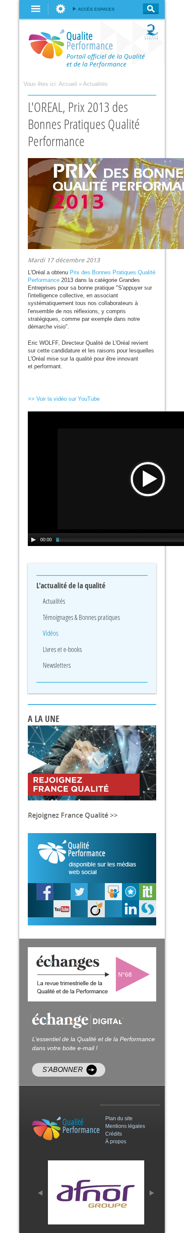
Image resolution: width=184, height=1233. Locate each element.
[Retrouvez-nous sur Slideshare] (113, 891)
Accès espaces (96, 9)
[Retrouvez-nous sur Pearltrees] (130, 891)
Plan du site (119, 1118)
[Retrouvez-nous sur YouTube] (44, 891)
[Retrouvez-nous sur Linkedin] (130, 908)
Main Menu (36, 9)
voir (134, 974)
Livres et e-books (62, 649)
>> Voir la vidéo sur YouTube (64, 399)
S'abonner (62, 1069)
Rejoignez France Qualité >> (73, 815)
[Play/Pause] (33, 539)
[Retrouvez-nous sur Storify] (147, 908)
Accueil (68, 84)
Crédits (113, 1134)
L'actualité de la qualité (71, 585)
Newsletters (57, 665)
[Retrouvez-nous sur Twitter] (79, 891)
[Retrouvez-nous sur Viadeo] (96, 908)
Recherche (148, 9)
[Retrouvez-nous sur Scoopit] (147, 891)
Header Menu (60, 9)
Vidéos (50, 633)
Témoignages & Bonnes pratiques (81, 617)
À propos (115, 1142)
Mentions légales (125, 1126)
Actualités (95, 84)
